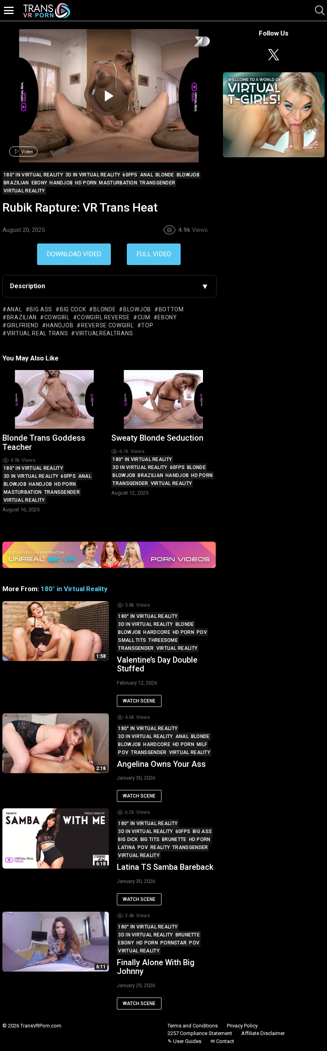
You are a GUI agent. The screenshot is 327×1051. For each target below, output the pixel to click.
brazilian (22, 317)
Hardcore (156, 632)
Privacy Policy (242, 1026)
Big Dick (128, 839)
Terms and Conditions (192, 1026)
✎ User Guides (184, 1041)
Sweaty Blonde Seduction (157, 438)
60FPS (68, 476)
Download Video (74, 254)
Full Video (153, 254)
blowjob (137, 309)
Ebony (126, 943)
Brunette (174, 839)
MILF (202, 744)
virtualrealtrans (104, 333)
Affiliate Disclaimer (263, 1033)
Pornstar (173, 943)
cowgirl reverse (103, 317)
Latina (126, 847)
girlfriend (23, 325)
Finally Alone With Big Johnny (156, 967)
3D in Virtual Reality (31, 476)
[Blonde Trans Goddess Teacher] (54, 399)
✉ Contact (222, 1041)
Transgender (62, 492)
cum (144, 317)
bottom (171, 309)
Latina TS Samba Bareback (165, 867)
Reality (160, 847)
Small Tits (132, 640)
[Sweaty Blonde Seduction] (163, 399)
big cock (73, 309)
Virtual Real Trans (37, 333)
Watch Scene (139, 701)
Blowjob (15, 484)
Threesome (163, 640)
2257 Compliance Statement (199, 1033)
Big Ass (202, 831)
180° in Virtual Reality (33, 468)
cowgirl (57, 317)
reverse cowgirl (107, 325)
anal (14, 309)
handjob (59, 325)
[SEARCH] (320, 10)
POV (202, 632)
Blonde (196, 467)
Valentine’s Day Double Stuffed (157, 664)
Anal (84, 476)
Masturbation (23, 492)
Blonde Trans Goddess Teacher (43, 442)
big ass (41, 309)
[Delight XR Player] (192, 42)
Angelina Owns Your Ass (161, 764)
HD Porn (65, 484)
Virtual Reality (24, 500)
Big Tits (150, 839)
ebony (167, 317)
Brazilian (150, 475)
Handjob (40, 484)
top (147, 325)
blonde (104, 309)
